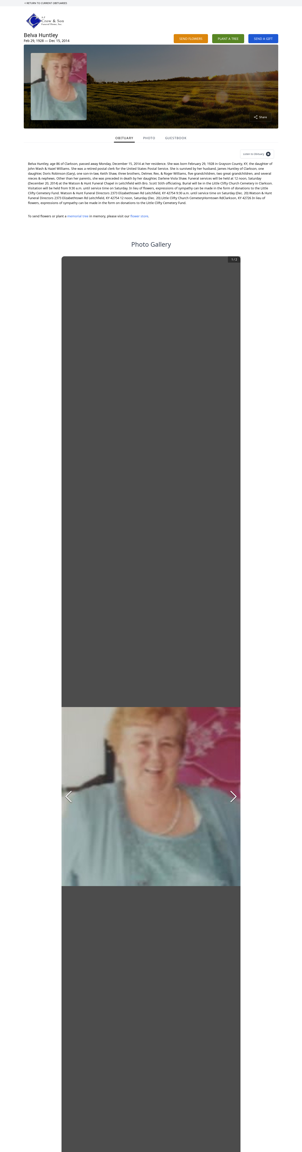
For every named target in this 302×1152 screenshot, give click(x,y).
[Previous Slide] (69, 796)
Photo (149, 138)
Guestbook (176, 138)
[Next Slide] (233, 796)
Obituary (124, 138)
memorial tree (77, 216)
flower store (139, 216)
